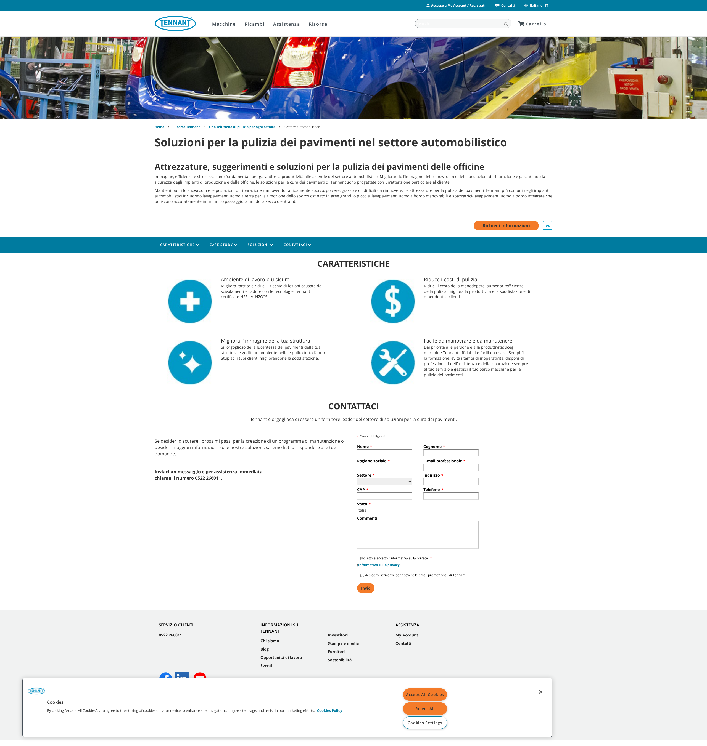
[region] (287, 707)
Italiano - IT (539, 5)
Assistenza (286, 24)
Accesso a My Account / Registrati (458, 5)
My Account (406, 635)
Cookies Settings (425, 722)
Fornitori (336, 651)
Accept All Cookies (425, 694)
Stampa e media (343, 643)
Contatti (508, 5)
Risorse (318, 24)
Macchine (224, 24)
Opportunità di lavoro (281, 657)
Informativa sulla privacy (379, 564)
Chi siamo (269, 640)
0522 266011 (170, 635)
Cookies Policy (329, 710)
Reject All (425, 708)
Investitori (338, 635)
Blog (264, 649)
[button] (36, 693)
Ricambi (254, 24)
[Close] (541, 692)
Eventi (266, 665)
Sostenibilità (340, 659)
